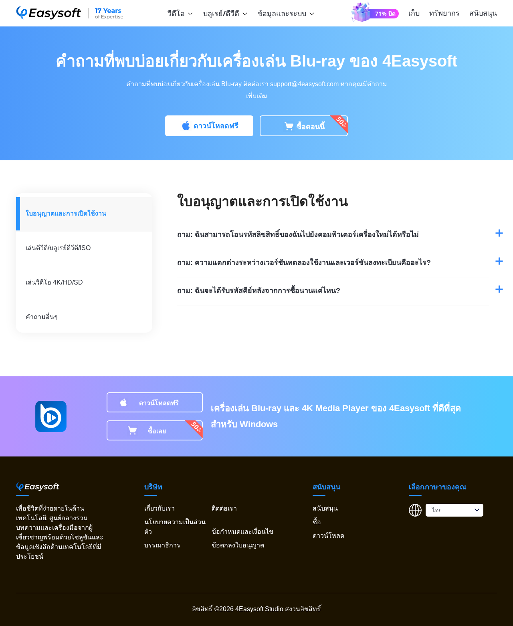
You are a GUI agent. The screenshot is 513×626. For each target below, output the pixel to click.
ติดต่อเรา (224, 508)
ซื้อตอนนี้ (311, 127)
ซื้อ (317, 522)
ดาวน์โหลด (328, 535)
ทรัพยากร (444, 13)
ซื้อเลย (157, 431)
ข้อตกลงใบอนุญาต (238, 545)
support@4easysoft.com (304, 84)
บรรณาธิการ (162, 545)
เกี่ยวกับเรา (159, 508)
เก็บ (414, 13)
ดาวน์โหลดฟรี (216, 126)
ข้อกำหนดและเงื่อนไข (242, 531)
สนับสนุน (483, 13)
